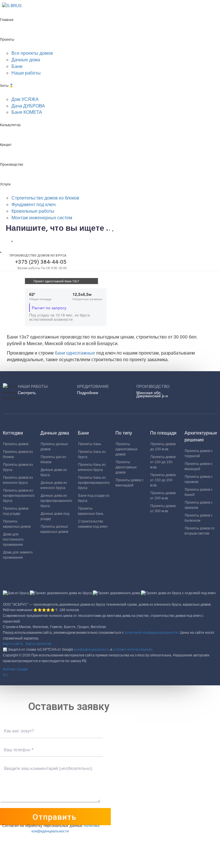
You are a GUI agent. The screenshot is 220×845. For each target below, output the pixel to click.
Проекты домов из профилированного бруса (19, 495)
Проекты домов (15, 444)
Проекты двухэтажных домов (126, 467)
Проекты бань (89, 444)
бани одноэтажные (75, 352)
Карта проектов (38, 644)
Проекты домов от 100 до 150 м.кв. (163, 462)
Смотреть (27, 392)
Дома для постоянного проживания (13, 539)
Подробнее (87, 392)
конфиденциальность (91, 650)
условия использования (132, 650)
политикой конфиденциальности (151, 633)
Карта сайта (13, 644)
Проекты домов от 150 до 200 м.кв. (163, 480)
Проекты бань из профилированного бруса (94, 483)
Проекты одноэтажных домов (126, 449)
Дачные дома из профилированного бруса (56, 501)
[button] (110, 672)
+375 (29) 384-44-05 (40, 262)
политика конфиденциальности (65, 828)
